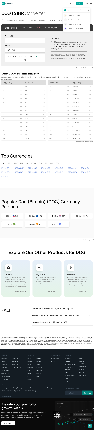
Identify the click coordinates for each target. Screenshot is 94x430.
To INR (7, 46)
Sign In (71, 3)
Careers (67, 361)
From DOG (9, 36)
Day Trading (17, 391)
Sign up (79, 3)
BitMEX (38, 358)
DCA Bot (3, 361)
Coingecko (88, 68)
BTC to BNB (32, 168)
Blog (66, 372)
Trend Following (29, 388)
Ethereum (39, 367)
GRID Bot (4, 358)
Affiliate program (70, 364)
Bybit (29, 379)
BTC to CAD (45, 172)
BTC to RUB (5, 176)
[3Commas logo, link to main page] (7, 3)
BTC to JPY (85, 168)
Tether (38, 364)
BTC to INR (19, 172)
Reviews (67, 381)
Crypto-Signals (5, 376)
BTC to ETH (5, 168)
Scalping (4, 388)
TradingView (5, 370)
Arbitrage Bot (5, 373)
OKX (28, 370)
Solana (38, 373)
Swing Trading (17, 388)
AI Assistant (15, 364)
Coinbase (30, 367)
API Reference (54, 358)
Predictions (82, 375)
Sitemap (81, 369)
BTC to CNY (59, 172)
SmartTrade (5, 367)
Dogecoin (39, 370)
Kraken (38, 361)
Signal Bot (4, 364)
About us (68, 358)
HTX (28, 376)
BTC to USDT (19, 168)
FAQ (66, 378)
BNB (37, 376)
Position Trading (6, 391)
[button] (90, 426)
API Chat (53, 361)
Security (81, 372)
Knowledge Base (70, 375)
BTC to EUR (59, 168)
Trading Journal (16, 367)
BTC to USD (45, 168)
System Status (16, 358)
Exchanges (4, 379)
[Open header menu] (91, 3)
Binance (29, 358)
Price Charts (82, 366)
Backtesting (15, 361)
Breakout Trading (30, 391)
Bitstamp (30, 361)
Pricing (81, 358)
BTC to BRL (5, 172)
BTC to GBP (72, 168)
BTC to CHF (85, 172)
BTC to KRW (72, 172)
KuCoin (29, 373)
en (87, 3)
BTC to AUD (32, 172)
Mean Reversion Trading (44, 388)
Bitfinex (29, 364)
